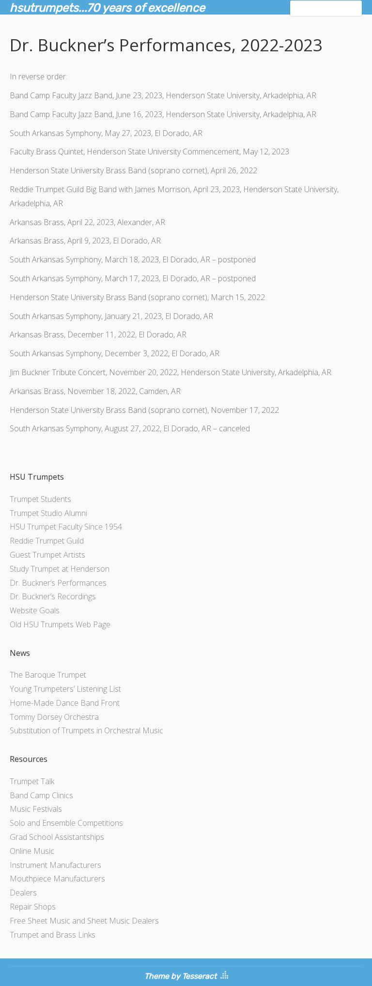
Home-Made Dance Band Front (65, 703)
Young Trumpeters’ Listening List (65, 688)
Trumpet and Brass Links (52, 934)
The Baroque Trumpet (48, 674)
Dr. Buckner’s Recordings (53, 596)
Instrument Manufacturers (55, 865)
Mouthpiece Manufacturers (57, 878)
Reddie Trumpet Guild (47, 540)
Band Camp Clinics (41, 795)
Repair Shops (33, 906)
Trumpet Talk (32, 781)
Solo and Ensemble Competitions (66, 823)
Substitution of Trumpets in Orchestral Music (86, 730)
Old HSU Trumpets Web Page (60, 624)
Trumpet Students (40, 499)
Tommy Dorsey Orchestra (54, 717)
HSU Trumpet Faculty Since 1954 (66, 526)
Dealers (23, 892)
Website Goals (35, 610)
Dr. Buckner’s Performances (58, 582)
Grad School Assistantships (57, 837)
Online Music (32, 851)
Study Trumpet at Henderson (59, 568)
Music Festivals (36, 809)
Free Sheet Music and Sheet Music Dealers (84, 920)
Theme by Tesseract (180, 976)
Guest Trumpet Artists (47, 554)
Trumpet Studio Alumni (48, 513)
